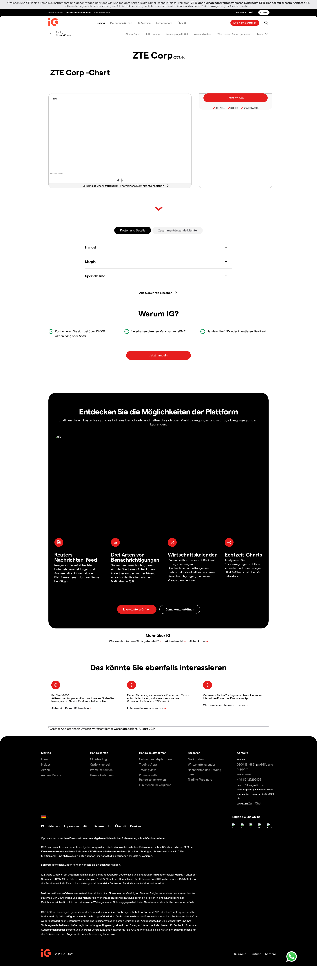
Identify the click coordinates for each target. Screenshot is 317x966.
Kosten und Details (132, 230)
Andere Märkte (51, 775)
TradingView (147, 769)
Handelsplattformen (152, 752)
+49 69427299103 (249, 779)
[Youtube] (260, 825)
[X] (243, 825)
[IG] (53, 23)
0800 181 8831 (246, 764)
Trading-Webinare (200, 779)
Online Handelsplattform (155, 759)
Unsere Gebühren (102, 775)
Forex (44, 759)
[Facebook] (251, 825)
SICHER (234, 108)
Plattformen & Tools (121, 22)
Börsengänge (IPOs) (176, 33)
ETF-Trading (153, 33)
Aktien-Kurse (132, 33)
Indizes (45, 764)
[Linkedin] (234, 825)
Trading (100, 22)
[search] (266, 23)
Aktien (45, 769)
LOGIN (263, 12)
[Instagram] (269, 825)
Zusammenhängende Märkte (177, 230)
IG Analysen (144, 22)
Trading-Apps (148, 764)
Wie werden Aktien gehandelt (234, 33)
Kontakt (242, 752)
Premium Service (101, 769)
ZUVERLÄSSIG (251, 108)
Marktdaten (196, 759)
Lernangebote (164, 22)
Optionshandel (100, 764)
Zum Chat (254, 803)
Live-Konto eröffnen (244, 22)
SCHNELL (220, 108)
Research (194, 752)
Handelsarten (99, 752)
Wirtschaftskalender (201, 764)
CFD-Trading (98, 759)
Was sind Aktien (203, 33)
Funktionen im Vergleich (155, 784)
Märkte (46, 752)
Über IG (182, 22)
